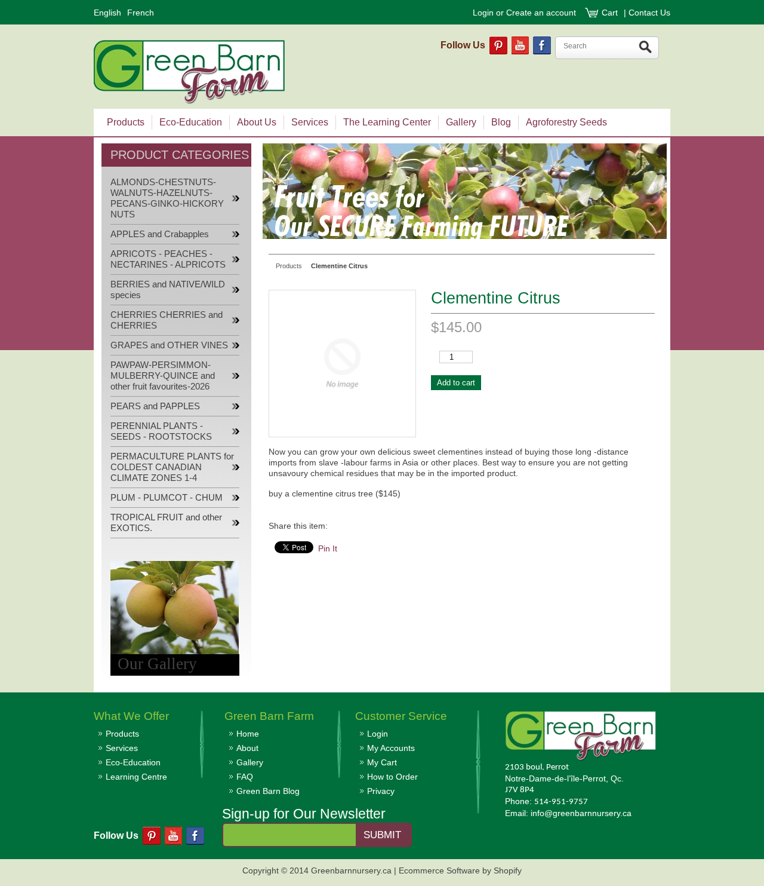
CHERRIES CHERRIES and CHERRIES (166, 320)
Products (122, 733)
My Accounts (391, 748)
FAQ (244, 776)
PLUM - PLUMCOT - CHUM (166, 497)
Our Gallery (157, 664)
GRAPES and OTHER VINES (169, 345)
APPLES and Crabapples (159, 234)
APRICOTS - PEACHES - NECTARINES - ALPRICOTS (168, 259)
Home (247, 733)
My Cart (382, 762)
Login (483, 12)
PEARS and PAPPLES (155, 406)
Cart (611, 12)
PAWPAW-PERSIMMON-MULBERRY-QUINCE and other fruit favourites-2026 (162, 375)
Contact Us (649, 12)
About (247, 748)
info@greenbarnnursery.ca (581, 813)
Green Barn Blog (268, 791)
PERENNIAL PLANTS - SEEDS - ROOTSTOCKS (161, 431)
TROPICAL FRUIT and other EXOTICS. (166, 523)
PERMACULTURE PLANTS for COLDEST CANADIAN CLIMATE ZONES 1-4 (172, 467)
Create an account (541, 12)
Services (122, 748)
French (140, 12)
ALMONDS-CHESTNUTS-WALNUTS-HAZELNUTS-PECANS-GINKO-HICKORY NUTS (167, 198)
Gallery (249, 762)
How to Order (392, 776)
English (107, 12)
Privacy (381, 791)
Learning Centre (136, 776)
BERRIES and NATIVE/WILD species (167, 290)
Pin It (327, 548)
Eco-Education (133, 762)
